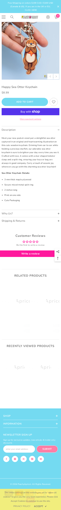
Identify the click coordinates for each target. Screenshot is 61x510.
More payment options (30, 119)
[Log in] (48, 17)
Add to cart (25, 101)
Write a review (30, 253)
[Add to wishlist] (54, 102)
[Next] (56, 76)
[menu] (4, 17)
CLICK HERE (31, 10)
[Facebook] (6, 459)
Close (58, 6)
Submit (47, 449)
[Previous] (50, 76)
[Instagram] (15, 459)
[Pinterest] (23, 459)
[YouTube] (41, 459)
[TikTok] (32, 459)
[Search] (12, 17)
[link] (16, 325)
